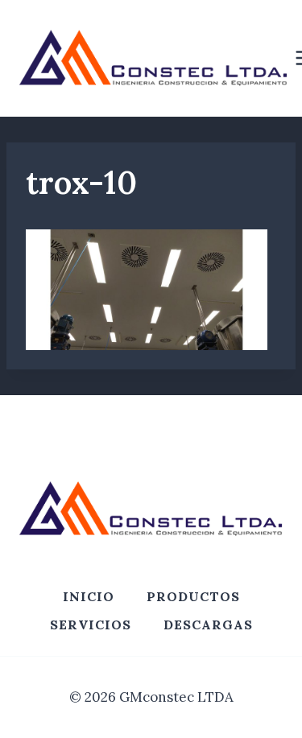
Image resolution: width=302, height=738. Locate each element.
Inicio (88, 596)
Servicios (90, 624)
